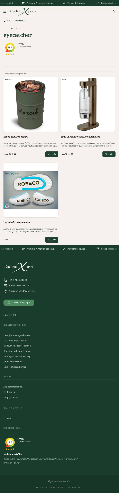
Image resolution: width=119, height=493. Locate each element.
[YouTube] (14, 315)
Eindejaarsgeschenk (13, 361)
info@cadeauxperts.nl (19, 285)
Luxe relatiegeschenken (15, 366)
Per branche (9, 392)
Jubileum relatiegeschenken (17, 345)
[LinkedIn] (6, 315)
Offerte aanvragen (19, 302)
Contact (7, 418)
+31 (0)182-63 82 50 (18, 280)
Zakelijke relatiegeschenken (16, 335)
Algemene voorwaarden (59, 481)
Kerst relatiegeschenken (15, 340)
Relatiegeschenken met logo (17, 356)
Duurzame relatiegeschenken (17, 351)
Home (8, 21)
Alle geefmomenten (13, 386)
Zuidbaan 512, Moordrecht (22, 291)
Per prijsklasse (10, 397)
